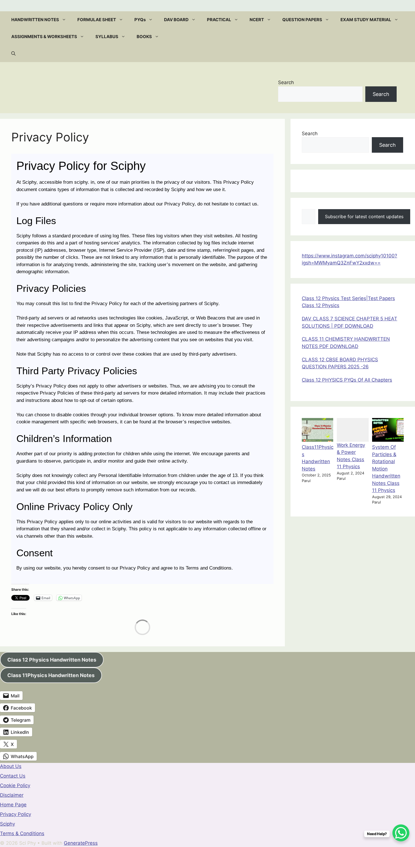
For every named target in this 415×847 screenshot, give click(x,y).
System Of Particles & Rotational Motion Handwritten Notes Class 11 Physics (386, 468)
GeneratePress (81, 843)
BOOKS (144, 36)
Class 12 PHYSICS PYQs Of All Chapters (347, 380)
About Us (10, 766)
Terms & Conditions (22, 833)
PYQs (140, 19)
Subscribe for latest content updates (364, 216)
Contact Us (12, 776)
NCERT (257, 19)
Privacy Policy (15, 814)
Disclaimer (11, 795)
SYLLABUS (106, 36)
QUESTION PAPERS (302, 19)
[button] (65, 19)
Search (286, 82)
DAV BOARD (176, 19)
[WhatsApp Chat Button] (400, 832)
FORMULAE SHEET (96, 19)
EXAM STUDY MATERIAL (365, 19)
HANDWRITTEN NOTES (35, 19)
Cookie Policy (15, 785)
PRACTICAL (219, 19)
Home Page (13, 804)
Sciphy (7, 824)
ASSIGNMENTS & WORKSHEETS (44, 36)
